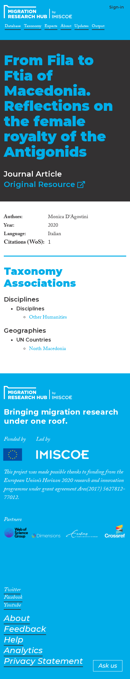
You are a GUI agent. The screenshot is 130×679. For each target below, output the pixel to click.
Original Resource (40, 184)
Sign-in (116, 7)
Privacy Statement (43, 661)
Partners (51, 454)
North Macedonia (47, 349)
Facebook (13, 598)
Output (98, 27)
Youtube (12, 606)
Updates (81, 27)
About (66, 27)
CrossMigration (39, 11)
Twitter (12, 591)
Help (13, 640)
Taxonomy (32, 27)
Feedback (25, 629)
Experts (50, 27)
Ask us (107, 665)
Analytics (23, 650)
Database (13, 27)
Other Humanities (48, 318)
